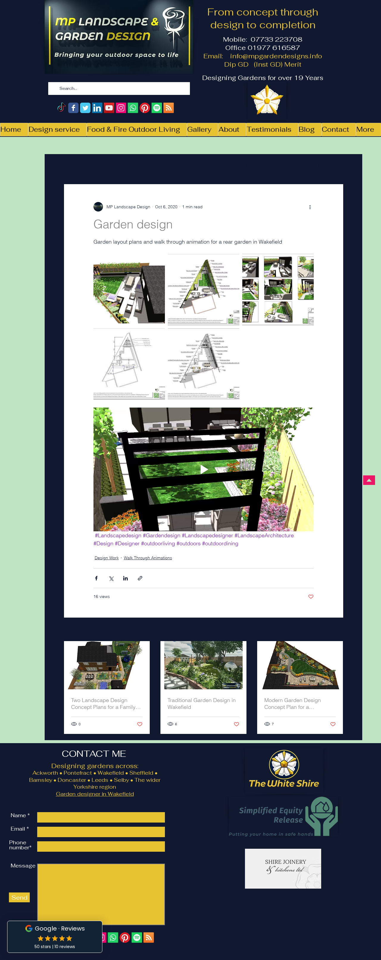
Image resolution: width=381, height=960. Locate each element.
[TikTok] (61, 108)
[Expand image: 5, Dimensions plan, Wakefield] (157, 336)
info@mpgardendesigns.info (276, 56)
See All (336, 629)
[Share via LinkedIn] (125, 578)
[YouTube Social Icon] (109, 108)
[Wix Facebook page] (73, 108)
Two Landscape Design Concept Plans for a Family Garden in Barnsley (103, 703)
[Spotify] (157, 108)
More (323, 166)
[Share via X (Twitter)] (111, 578)
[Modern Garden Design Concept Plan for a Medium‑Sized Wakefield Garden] (300, 665)
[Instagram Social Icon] (121, 108)
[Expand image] (203, 364)
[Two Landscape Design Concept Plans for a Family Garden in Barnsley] (107, 665)
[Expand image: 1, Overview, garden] (157, 261)
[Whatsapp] (133, 108)
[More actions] (310, 206)
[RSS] (168, 108)
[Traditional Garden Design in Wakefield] (203, 665)
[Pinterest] (145, 108)
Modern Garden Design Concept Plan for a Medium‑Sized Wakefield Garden (294, 703)
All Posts (72, 166)
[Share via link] (140, 578)
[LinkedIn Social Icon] (97, 108)
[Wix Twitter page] (85, 108)
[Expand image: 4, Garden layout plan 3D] (306, 261)
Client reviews (143, 166)
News (300, 166)
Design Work (105, 166)
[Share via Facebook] (96, 578)
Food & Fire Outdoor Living (257, 166)
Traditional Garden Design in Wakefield (202, 703)
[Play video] (203, 469)
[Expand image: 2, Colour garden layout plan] (231, 261)
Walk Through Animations (194, 166)
